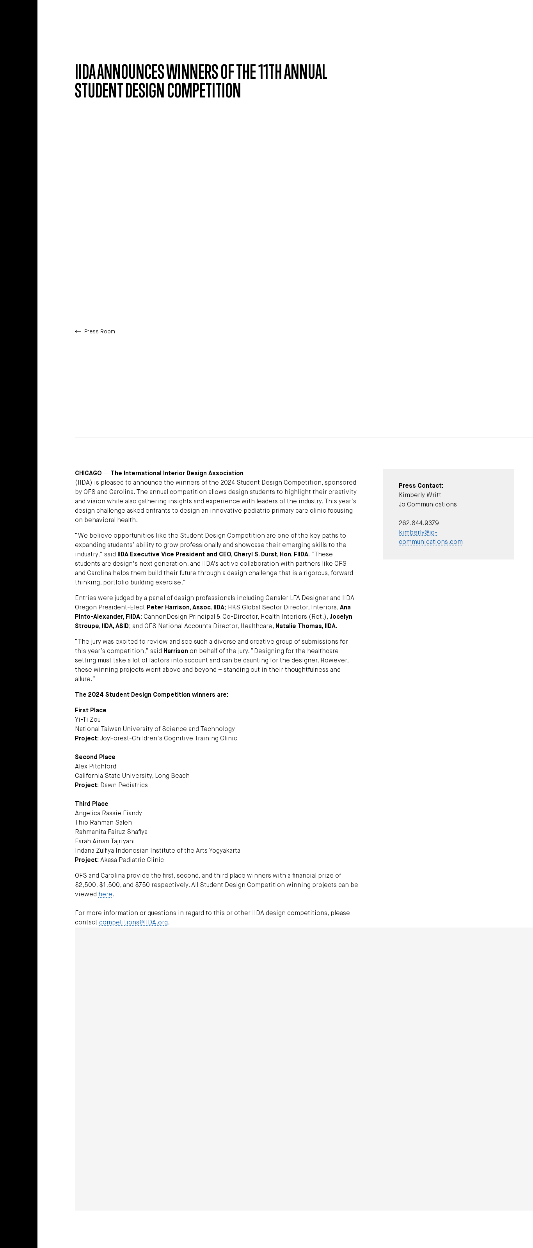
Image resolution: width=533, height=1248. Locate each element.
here (105, 895)
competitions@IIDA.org (133, 923)
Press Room (99, 332)
